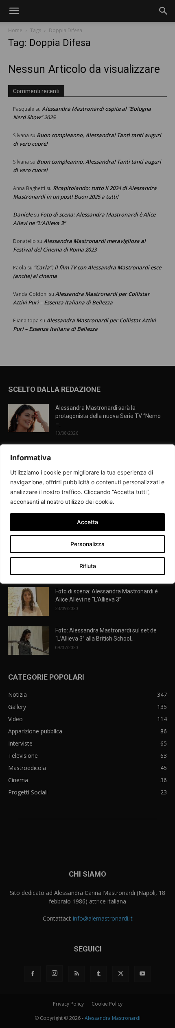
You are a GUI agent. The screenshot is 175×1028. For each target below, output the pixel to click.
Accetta (87, 521)
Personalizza (87, 543)
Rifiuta (87, 565)
